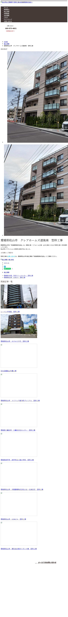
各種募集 (6, 13)
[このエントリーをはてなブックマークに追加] (5, 267)
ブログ (6, 17)
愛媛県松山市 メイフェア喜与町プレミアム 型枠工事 (20, 400)
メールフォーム (6, 33)
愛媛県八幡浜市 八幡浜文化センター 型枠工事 (18, 430)
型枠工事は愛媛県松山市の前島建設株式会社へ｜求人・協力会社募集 (21, 611)
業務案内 (6, 9)
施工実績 (6, 11)
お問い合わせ (8, 21)
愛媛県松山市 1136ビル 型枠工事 (13, 519)
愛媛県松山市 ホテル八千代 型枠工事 (15, 341)
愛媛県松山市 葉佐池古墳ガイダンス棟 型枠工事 (19, 549)
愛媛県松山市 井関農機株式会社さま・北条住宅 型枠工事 (22, 489)
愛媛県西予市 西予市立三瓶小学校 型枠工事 (17, 460)
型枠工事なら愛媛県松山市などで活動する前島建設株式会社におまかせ (24, 593)
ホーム (6, 7)
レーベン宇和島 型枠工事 (10, 312)
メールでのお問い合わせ (47, 562)
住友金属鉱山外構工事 (8, 371)
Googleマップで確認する (8, 601)
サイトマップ (8, 19)
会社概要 (6, 15)
